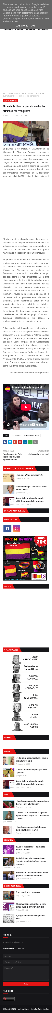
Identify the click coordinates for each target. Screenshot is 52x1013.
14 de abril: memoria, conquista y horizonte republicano (31, 771)
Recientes (8, 751)
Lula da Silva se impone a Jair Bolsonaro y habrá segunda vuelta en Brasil (31, 828)
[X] (26, 528)
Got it (34, 26)
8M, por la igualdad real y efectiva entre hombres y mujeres (30, 848)
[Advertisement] (26, 63)
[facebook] (7, 528)
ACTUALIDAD (16, 435)
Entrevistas (42, 29)
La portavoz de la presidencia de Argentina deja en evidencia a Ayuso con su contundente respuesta (32, 815)
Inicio (5, 93)
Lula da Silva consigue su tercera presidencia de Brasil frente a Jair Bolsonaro (32, 802)
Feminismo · (31, 29)
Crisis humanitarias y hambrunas (28, 892)
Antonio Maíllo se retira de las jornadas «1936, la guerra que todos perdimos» (30, 499)
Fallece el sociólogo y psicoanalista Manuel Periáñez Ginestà (31, 488)
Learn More (22, 26)
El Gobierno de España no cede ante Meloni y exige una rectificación (32, 759)
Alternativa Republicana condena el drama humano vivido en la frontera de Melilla (31, 905)
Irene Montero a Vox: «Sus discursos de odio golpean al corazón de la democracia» (32, 874)
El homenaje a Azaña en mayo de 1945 (29, 474)
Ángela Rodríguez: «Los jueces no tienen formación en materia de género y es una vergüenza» (31, 861)
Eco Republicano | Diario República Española (33, 1009)
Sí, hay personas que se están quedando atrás (30, 917)
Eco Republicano (11, 115)
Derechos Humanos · (14, 29)
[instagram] (16, 528)
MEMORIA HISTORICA (17, 93)
